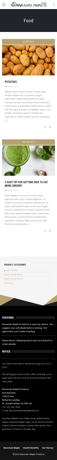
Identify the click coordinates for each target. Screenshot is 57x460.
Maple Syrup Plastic (13, 279)
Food (9, 86)
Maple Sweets (11, 270)
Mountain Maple (12, 447)
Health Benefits (31, 447)
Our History (47, 447)
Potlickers (9, 283)
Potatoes (11, 81)
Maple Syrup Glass (13, 274)
